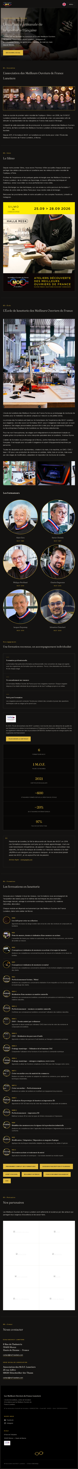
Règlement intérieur (32, 1174)
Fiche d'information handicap (57, 1174)
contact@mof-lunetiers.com (13, 1355)
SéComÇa (35, 1463)
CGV (6, 1181)
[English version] (64, 4)
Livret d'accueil (11, 1174)
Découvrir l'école (13, 52)
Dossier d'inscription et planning (56, 1166)
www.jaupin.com (26, 860)
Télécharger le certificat (18, 739)
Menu (71, 4)
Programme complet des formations (20, 1166)
